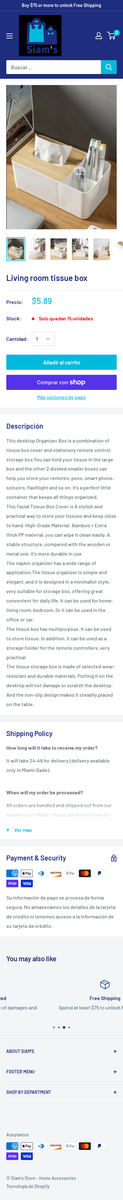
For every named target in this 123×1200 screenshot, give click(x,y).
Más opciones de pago (61, 397)
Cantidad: (17, 339)
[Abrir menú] (9, 35)
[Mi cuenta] (99, 35)
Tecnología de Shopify (28, 1186)
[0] (111, 35)
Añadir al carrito (61, 362)
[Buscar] (109, 67)
